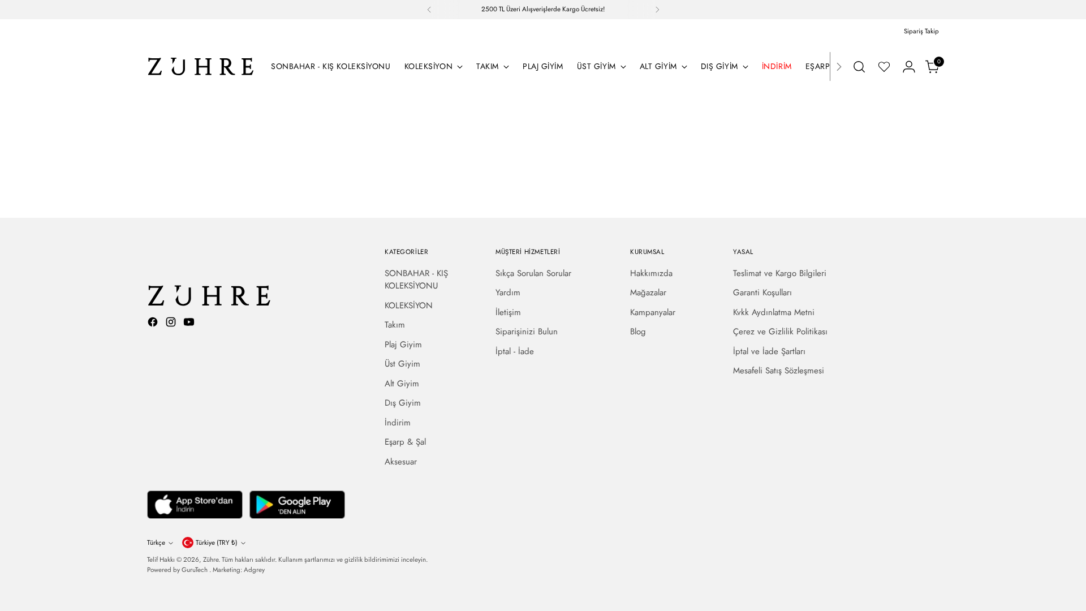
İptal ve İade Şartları (769, 351)
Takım (395, 325)
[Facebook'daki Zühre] (154, 324)
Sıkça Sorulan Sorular (533, 273)
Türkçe (156, 542)
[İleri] (657, 9)
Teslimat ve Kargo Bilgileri (779, 273)
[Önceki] (429, 9)
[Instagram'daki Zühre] (172, 324)
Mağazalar (648, 292)
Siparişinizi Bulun (526, 331)
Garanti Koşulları (762, 292)
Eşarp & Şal (405, 442)
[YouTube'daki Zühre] (190, 324)
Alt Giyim (402, 383)
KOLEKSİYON (409, 305)
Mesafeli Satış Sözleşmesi (778, 370)
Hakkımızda (651, 273)
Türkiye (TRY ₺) (217, 542)
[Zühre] (201, 66)
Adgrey (254, 569)
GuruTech (195, 569)
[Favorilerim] (884, 66)
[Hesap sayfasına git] (909, 66)
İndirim (398, 422)
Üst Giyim (402, 364)
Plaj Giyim (403, 344)
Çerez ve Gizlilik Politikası (780, 331)
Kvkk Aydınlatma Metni (774, 312)
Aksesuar (401, 461)
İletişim (508, 312)
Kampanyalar (652, 312)
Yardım (507, 292)
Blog (638, 331)
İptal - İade (514, 351)
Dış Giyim (403, 403)
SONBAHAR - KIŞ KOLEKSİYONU (416, 279)
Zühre (210, 559)
